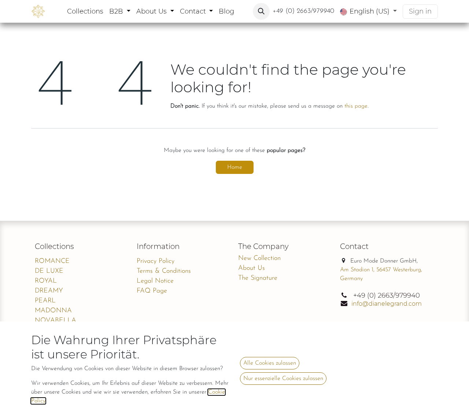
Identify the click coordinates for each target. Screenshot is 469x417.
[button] (261, 11)
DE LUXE (49, 271)
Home (234, 167)
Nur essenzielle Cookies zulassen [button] (283, 378)
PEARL (45, 301)
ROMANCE (52, 261)
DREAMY (49, 291)
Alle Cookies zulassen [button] (269, 363)
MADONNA (53, 311)
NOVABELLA (55, 320)
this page (356, 106)
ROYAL (46, 281)
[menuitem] (85, 11)
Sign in (420, 11)
